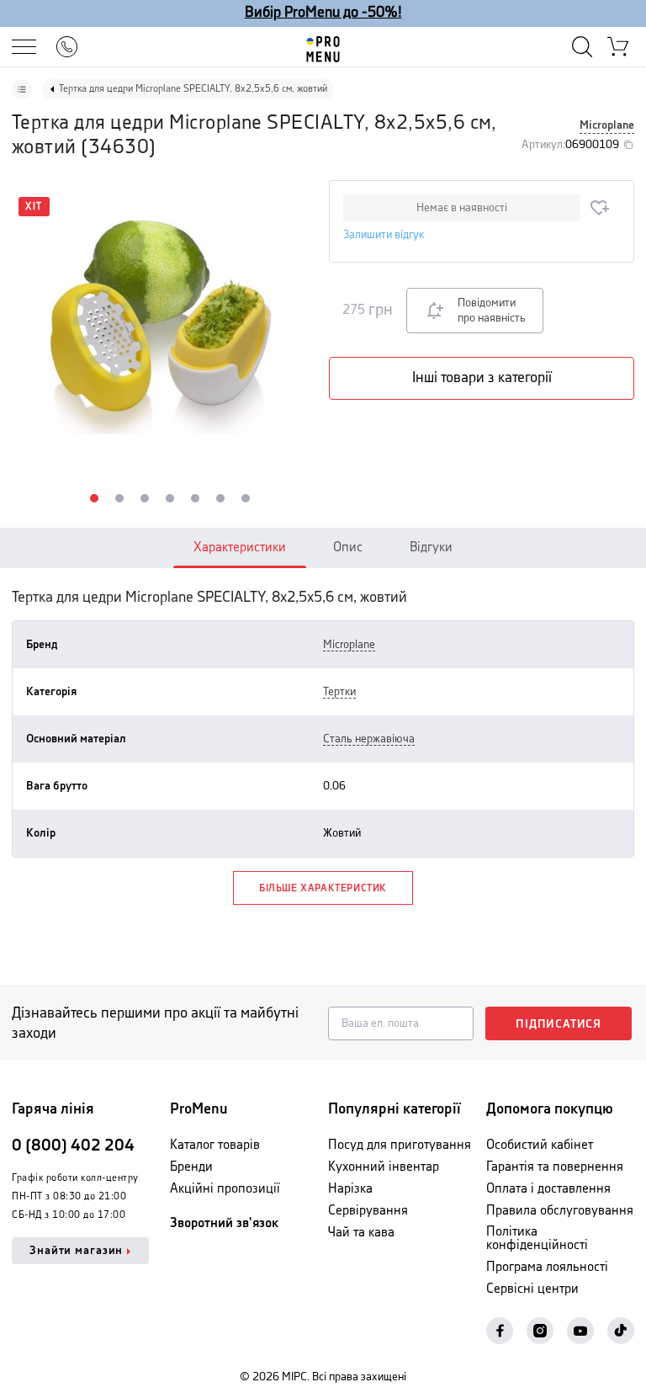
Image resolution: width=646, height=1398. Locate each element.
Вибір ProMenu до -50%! (323, 12)
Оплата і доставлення (548, 1189)
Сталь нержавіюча (369, 739)
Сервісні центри (532, 1289)
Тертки (339, 692)
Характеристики (239, 547)
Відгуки (431, 547)
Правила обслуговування (559, 1210)
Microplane (607, 125)
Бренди (191, 1167)
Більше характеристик (323, 888)
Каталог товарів (215, 1145)
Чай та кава (361, 1232)
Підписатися (558, 1024)
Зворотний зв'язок (224, 1223)
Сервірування (368, 1210)
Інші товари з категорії (482, 378)
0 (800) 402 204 (73, 1146)
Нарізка (350, 1189)
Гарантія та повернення (554, 1167)
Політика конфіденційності (537, 1238)
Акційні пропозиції (225, 1189)
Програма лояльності (547, 1267)
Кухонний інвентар (383, 1167)
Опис (348, 547)
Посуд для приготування (399, 1145)
